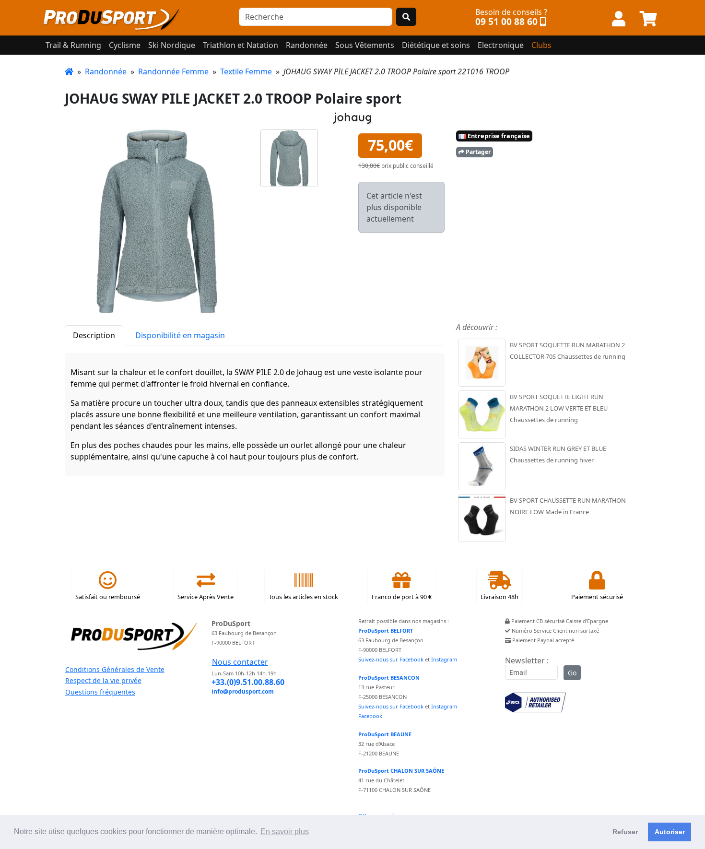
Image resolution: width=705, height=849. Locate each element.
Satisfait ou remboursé (107, 596)
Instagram (444, 659)
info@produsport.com (243, 691)
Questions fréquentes (100, 691)
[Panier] (648, 19)
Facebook (370, 715)
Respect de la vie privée (103, 680)
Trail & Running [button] (73, 45)
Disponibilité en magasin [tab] (180, 335)
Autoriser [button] (670, 832)
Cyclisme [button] (125, 45)
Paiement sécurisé (597, 596)
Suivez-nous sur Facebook (390, 659)
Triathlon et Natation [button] (240, 45)
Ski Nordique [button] (171, 45)
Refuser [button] (625, 832)
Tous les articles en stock (303, 596)
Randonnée (106, 71)
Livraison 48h (499, 596)
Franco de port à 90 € (402, 596)
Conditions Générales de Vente (114, 669)
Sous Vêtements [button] (364, 45)
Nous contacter (240, 662)
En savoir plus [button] (284, 831)
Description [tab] (94, 335)
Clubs (541, 45)
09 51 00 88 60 (506, 21)
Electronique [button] (501, 45)
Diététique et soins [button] (436, 45)
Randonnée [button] (307, 45)
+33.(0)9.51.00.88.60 (248, 682)
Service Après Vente (205, 596)
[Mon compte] (619, 19)
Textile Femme (246, 71)
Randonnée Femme (173, 71)
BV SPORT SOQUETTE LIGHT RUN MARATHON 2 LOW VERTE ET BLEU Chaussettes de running (559, 408)
